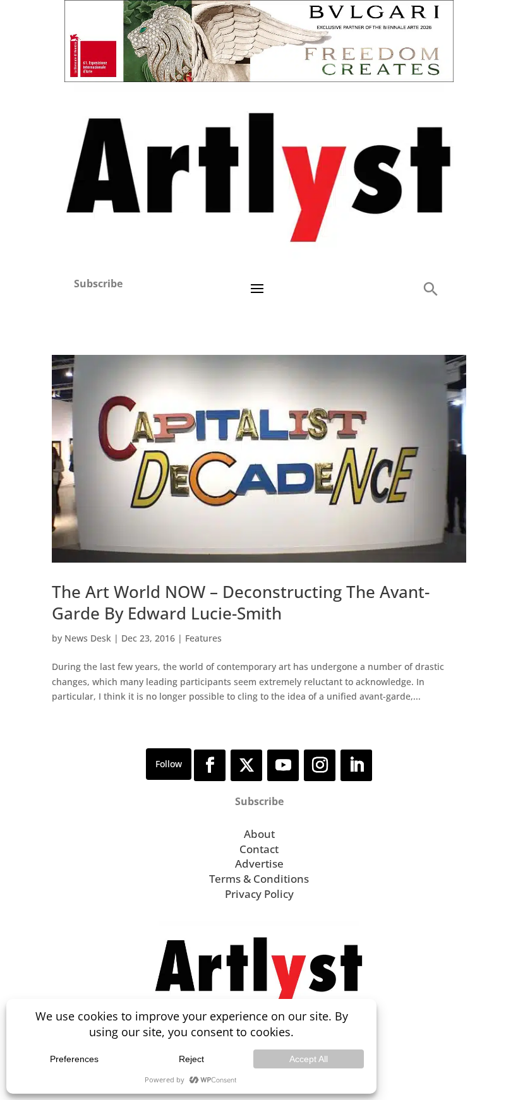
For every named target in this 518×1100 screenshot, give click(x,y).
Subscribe (98, 283)
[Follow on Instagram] (319, 765)
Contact (259, 849)
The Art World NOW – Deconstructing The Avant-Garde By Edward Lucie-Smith (241, 602)
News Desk (87, 638)
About (259, 834)
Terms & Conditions (259, 878)
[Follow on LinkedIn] (356, 765)
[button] (430, 288)
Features (203, 638)
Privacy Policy (259, 894)
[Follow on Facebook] (210, 765)
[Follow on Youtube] (283, 765)
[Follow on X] (246, 765)
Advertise (259, 863)
